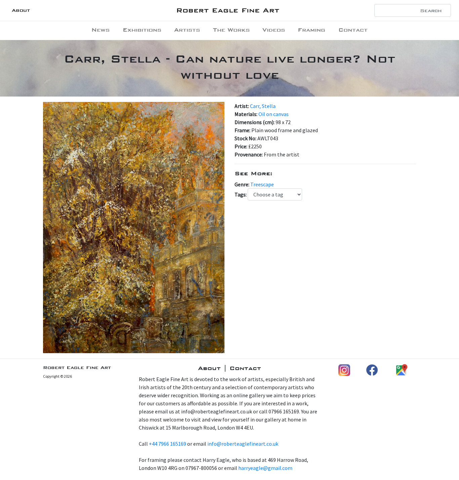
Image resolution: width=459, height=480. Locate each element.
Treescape (262, 184)
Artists (187, 30)
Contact (353, 30)
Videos (273, 30)
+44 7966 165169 (167, 443)
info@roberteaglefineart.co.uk (242, 443)
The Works (231, 30)
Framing (311, 30)
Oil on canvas (273, 114)
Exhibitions (142, 30)
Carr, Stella (263, 106)
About (21, 10)
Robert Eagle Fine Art (227, 10)
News (100, 30)
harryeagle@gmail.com (265, 468)
